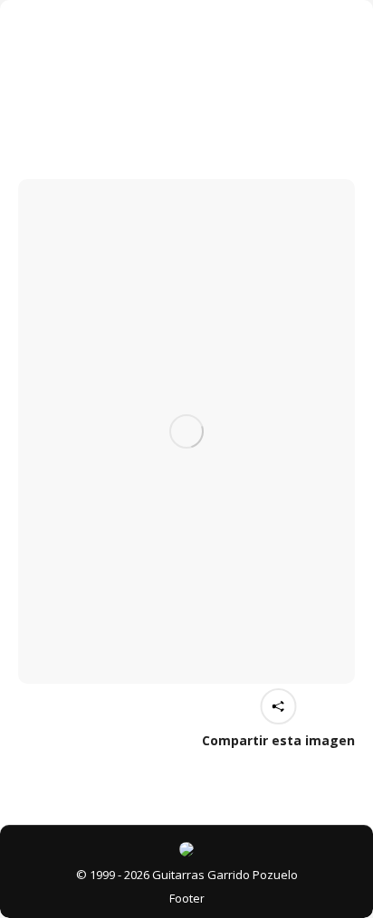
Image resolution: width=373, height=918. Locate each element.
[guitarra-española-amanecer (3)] (186, 431)
